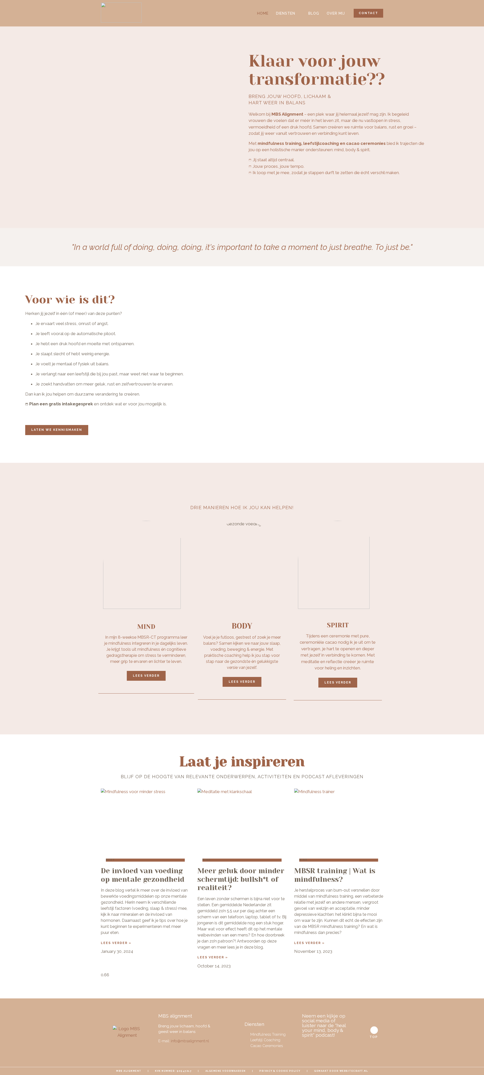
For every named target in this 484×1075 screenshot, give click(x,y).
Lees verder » (116, 943)
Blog (313, 13)
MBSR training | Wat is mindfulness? (334, 875)
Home (262, 13)
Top (374, 1037)
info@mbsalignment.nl (190, 1041)
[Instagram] (316, 1045)
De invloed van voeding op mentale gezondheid (142, 875)
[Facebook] (307, 1045)
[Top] (374, 1030)
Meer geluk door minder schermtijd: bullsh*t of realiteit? (240, 879)
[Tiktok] (335, 1045)
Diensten (285, 13)
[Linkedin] (325, 1045)
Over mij (336, 13)
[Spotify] (344, 1045)
